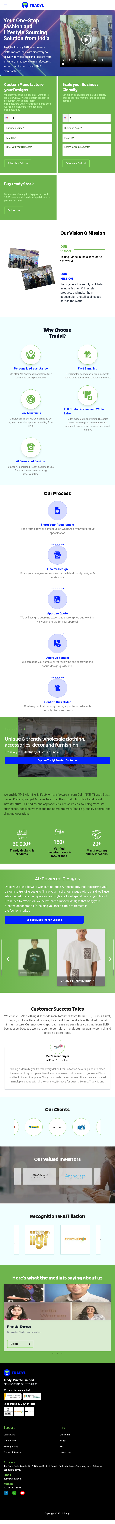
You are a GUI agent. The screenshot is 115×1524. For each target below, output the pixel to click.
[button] (7, 118)
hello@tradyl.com (13, 1478)
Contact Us (9, 1434)
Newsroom (65, 1452)
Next (113, 1064)
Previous (12, 1127)
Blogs (63, 1440)
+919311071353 (12, 1487)
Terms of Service (13, 1452)
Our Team (65, 1434)
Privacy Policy (11, 1446)
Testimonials (10, 1440)
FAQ (62, 1446)
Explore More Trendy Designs (44, 919)
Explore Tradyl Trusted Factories (57, 760)
